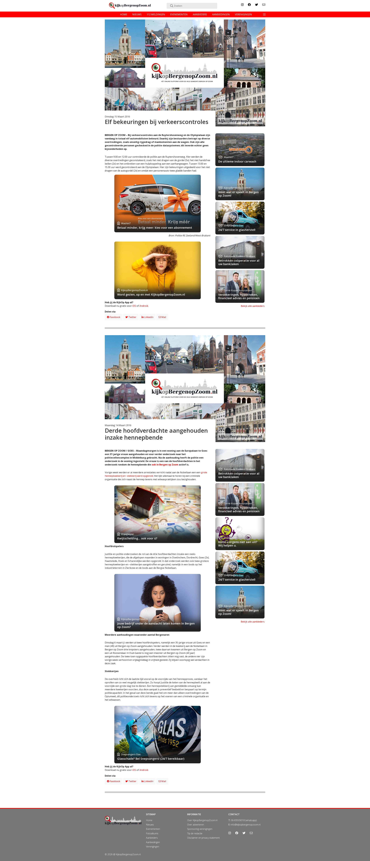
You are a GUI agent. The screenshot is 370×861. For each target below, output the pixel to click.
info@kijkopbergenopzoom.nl (245, 824)
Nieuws (150, 824)
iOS (134, 305)
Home (149, 820)
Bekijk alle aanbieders (252, 306)
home (123, 14)
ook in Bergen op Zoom (165, 464)
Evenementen (153, 829)
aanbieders (200, 14)
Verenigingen (152, 846)
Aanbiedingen (153, 842)
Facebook (114, 317)
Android (143, 305)
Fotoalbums (152, 833)
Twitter (132, 317)
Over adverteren (195, 824)
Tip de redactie (194, 833)
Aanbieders (152, 837)
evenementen (179, 14)
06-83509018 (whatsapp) (244, 820)
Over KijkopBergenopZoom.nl (202, 820)
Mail (163, 317)
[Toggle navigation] (264, 14)
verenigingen (243, 14)
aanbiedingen (221, 14)
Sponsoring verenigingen (199, 829)
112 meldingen (156, 14)
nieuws (136, 14)
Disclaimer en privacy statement (203, 837)
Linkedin (148, 317)
